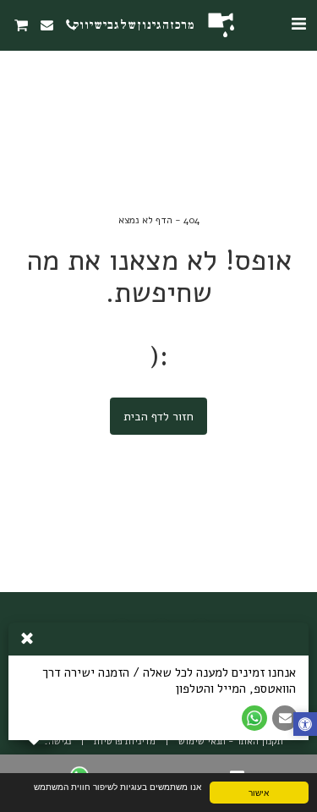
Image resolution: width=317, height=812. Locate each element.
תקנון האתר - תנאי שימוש (230, 741)
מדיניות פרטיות (125, 741)
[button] (298, 24)
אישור (259, 792)
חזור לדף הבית (158, 417)
